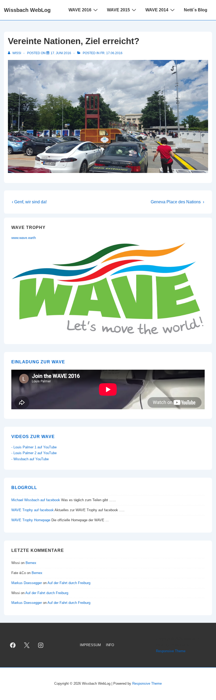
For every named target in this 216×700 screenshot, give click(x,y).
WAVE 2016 (79, 10)
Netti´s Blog (195, 10)
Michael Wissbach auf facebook (35, 500)
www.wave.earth (23, 238)
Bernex (31, 563)
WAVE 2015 (118, 10)
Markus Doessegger (26, 583)
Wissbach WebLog (27, 10)
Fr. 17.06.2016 (111, 53)
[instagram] (41, 645)
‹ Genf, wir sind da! (29, 202)
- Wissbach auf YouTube (30, 459)
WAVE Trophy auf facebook (32, 510)
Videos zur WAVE (33, 436)
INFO (110, 645)
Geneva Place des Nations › (177, 202)
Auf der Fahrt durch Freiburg (68, 583)
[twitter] (27, 645)
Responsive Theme (170, 651)
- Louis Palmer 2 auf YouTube (34, 453)
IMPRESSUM (90, 645)
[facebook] (13, 645)
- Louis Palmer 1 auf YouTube (34, 447)
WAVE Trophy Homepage (30, 520)
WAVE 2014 (156, 10)
